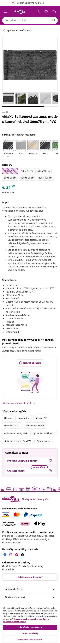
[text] (8, 188)
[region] (30, 623)
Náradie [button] (8, 418)
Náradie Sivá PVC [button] (12, 425)
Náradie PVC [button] (41, 418)
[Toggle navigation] (5, 11)
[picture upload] (30, 382)
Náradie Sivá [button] (24, 418)
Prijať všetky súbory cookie (30, 627)
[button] (8, 149)
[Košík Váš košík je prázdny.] (54, 11)
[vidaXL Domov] (20, 12)
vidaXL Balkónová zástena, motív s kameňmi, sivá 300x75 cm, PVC (30, 119)
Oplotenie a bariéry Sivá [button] (15, 433)
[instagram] (10, 554)
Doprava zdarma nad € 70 (30, 2)
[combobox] (30, 20)
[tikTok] (22, 554)
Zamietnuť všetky (30, 633)
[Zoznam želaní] (46, 11)
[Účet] (38, 11)
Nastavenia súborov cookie (29, 639)
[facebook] (4, 554)
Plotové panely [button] (43, 441)
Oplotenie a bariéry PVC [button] (44, 433)
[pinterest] (16, 554)
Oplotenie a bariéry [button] (35, 425)
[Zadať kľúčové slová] (53, 20)
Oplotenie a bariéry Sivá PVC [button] (17, 441)
